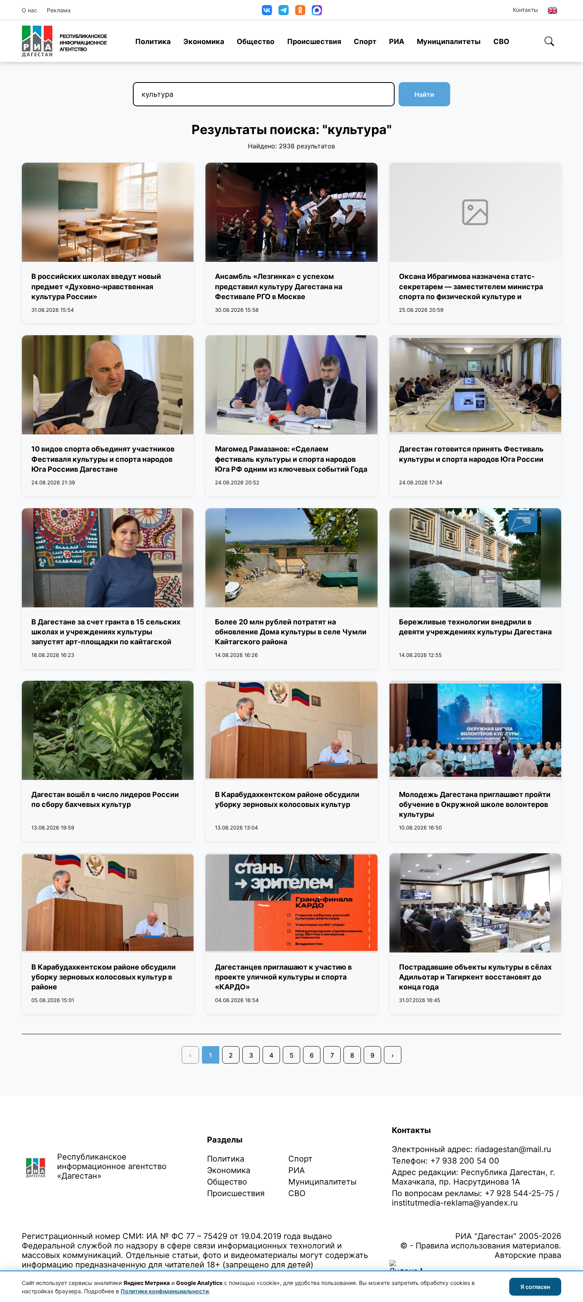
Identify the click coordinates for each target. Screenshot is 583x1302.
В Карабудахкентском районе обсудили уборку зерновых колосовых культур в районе (103, 977)
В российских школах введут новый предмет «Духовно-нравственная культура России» (96, 286)
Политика (153, 41)
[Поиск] (549, 41)
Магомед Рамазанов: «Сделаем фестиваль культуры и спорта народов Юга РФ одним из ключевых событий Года (291, 459)
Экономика (203, 41)
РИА (396, 41)
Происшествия (314, 41)
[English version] (552, 10)
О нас (29, 10)
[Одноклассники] (300, 10)
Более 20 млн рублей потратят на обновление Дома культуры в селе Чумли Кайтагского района (290, 632)
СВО (501, 41)
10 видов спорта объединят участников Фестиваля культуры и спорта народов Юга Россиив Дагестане (103, 459)
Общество (255, 41)
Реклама (59, 10)
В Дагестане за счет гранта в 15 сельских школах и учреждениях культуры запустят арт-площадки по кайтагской (105, 632)
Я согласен (535, 1286)
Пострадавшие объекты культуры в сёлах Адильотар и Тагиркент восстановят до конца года (475, 977)
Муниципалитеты (449, 41)
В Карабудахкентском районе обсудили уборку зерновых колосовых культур (287, 799)
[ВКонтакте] (267, 10)
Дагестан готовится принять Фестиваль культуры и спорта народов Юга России (471, 454)
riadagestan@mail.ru (513, 1149)
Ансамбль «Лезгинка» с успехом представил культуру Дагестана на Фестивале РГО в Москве (278, 286)
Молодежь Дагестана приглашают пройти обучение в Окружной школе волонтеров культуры (474, 804)
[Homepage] (64, 41)
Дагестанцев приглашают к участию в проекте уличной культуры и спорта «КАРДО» (283, 977)
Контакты (525, 9)
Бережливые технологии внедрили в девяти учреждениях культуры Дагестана (475, 627)
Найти (424, 94)
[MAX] (317, 10)
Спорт (365, 41)
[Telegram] (283, 10)
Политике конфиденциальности (165, 1291)
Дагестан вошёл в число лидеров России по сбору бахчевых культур (105, 799)
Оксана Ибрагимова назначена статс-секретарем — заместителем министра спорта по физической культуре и (471, 286)
